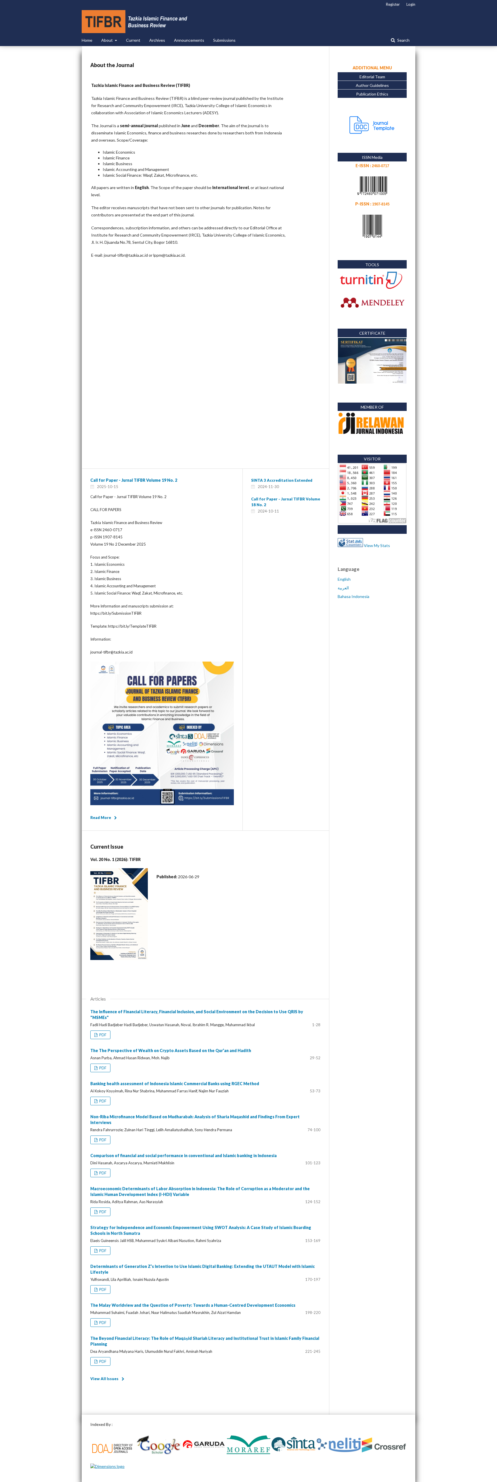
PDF (102, 1035)
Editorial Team (372, 76)
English (344, 579)
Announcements (189, 40)
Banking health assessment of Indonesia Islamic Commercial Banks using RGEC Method (174, 1083)
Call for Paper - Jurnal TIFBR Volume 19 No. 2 (133, 480)
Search (403, 40)
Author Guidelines (372, 85)
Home (87, 40)
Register (393, 4)
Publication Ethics (372, 94)
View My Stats (377, 545)
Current (133, 40)
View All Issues (104, 1378)
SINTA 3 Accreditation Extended (281, 480)
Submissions (224, 40)
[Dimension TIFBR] (107, 1466)
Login (410, 4)
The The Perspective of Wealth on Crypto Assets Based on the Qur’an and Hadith (170, 1050)
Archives (157, 40)
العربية (343, 587)
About (107, 40)
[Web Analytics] (350, 545)
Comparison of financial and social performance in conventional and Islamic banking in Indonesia (183, 1155)
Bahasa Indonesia (353, 596)
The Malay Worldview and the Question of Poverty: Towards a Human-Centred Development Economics (192, 1305)
